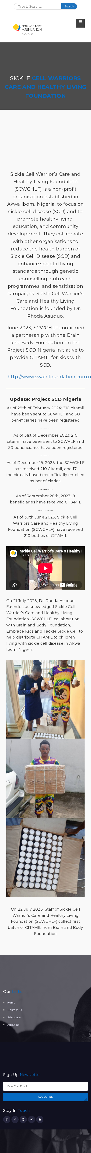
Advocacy (14, 1017)
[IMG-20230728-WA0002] (45, 857)
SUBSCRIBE (45, 1096)
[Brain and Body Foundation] (27, 29)
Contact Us (14, 1010)
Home (11, 1002)
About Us (13, 1024)
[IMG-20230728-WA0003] (45, 778)
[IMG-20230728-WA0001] (45, 699)
